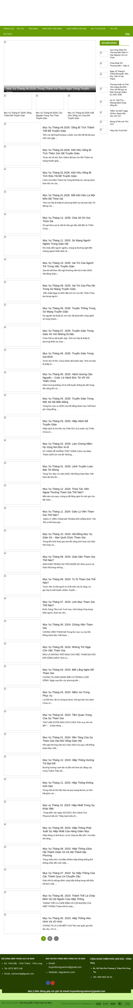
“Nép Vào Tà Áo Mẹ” (118, 130)
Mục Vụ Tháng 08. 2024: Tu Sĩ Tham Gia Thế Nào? (69, 581)
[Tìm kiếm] (128, 29)
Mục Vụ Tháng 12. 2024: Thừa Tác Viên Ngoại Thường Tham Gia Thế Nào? (66, 490)
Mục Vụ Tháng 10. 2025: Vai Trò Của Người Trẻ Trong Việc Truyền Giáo (68, 265)
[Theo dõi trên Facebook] (48, 983)
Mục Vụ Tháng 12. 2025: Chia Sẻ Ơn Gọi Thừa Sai (66, 219)
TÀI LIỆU (113, 29)
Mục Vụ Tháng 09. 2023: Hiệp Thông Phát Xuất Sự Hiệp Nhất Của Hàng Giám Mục (67, 829)
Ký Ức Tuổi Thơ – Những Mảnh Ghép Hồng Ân (118, 102)
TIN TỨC (20, 29)
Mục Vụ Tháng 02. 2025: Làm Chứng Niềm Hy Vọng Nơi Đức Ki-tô (67, 445)
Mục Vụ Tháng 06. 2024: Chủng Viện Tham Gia (68, 626)
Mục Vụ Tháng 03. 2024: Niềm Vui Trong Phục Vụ (66, 694)
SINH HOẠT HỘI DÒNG (52, 29)
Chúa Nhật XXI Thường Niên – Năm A (119, 64)
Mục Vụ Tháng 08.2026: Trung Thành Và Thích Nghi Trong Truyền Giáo (47, 90)
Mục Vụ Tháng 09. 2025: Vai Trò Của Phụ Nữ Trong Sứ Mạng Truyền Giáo (69, 287)
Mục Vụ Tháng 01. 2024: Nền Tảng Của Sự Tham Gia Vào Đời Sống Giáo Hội (68, 739)
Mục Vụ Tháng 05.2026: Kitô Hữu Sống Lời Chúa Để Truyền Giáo (81, 115)
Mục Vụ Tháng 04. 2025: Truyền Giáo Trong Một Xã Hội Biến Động (68, 400)
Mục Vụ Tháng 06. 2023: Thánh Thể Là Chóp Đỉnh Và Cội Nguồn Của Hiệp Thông (69, 897)
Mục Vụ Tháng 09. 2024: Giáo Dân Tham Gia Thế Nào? (69, 558)
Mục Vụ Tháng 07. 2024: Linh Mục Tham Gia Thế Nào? (69, 603)
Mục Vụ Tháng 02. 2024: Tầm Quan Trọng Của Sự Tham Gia (67, 716)
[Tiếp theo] (56, 938)
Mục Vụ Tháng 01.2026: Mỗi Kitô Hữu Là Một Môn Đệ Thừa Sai (69, 197)
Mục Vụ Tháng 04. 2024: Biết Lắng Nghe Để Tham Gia (68, 671)
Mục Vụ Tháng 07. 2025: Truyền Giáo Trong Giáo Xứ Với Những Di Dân (68, 332)
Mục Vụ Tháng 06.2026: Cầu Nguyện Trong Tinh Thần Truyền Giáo (49, 115)
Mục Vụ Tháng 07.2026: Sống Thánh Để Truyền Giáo (17, 114)
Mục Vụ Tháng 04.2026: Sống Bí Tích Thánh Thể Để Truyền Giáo (68, 129)
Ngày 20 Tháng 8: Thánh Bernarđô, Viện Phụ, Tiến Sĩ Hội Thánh (119, 75)
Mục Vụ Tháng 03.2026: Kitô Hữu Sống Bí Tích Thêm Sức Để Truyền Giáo (67, 152)
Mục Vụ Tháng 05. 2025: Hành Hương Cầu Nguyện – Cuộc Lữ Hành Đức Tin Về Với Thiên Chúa (67, 377)
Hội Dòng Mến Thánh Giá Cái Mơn (36, 1003)
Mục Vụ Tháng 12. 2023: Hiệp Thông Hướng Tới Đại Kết (68, 762)
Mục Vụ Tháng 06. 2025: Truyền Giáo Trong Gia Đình (68, 355)
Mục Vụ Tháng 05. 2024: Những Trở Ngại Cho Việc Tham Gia (67, 649)
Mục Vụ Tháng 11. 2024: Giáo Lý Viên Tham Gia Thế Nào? (68, 513)
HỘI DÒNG (33, 29)
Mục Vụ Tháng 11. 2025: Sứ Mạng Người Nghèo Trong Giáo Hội (66, 242)
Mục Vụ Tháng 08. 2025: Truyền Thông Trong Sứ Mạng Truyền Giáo (69, 310)
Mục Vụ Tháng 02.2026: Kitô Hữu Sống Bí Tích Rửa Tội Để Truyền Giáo (67, 174)
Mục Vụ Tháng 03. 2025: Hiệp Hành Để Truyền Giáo (65, 423)
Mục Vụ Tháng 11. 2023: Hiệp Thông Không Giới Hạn (68, 784)
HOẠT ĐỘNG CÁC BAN (76, 29)
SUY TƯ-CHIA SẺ (98, 29)
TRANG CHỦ (8, 29)
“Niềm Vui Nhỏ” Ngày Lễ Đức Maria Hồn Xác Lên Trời (119, 113)
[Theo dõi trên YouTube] (53, 983)
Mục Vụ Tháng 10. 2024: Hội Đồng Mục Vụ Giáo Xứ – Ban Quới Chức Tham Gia (67, 536)
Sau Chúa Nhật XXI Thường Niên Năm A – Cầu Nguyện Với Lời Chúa (119, 54)
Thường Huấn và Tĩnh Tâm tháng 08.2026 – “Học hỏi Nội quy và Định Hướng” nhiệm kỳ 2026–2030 (119, 89)
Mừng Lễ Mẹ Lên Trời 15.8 (119, 122)
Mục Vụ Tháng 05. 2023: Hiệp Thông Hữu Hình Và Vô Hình (67, 920)
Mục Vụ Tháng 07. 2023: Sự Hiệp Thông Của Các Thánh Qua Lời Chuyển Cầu (69, 875)
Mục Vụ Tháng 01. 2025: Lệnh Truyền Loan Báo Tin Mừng (68, 468)
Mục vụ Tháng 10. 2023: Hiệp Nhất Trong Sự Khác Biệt (69, 807)
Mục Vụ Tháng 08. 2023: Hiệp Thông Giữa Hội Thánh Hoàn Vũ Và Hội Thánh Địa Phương (67, 852)
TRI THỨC (7, 34)
